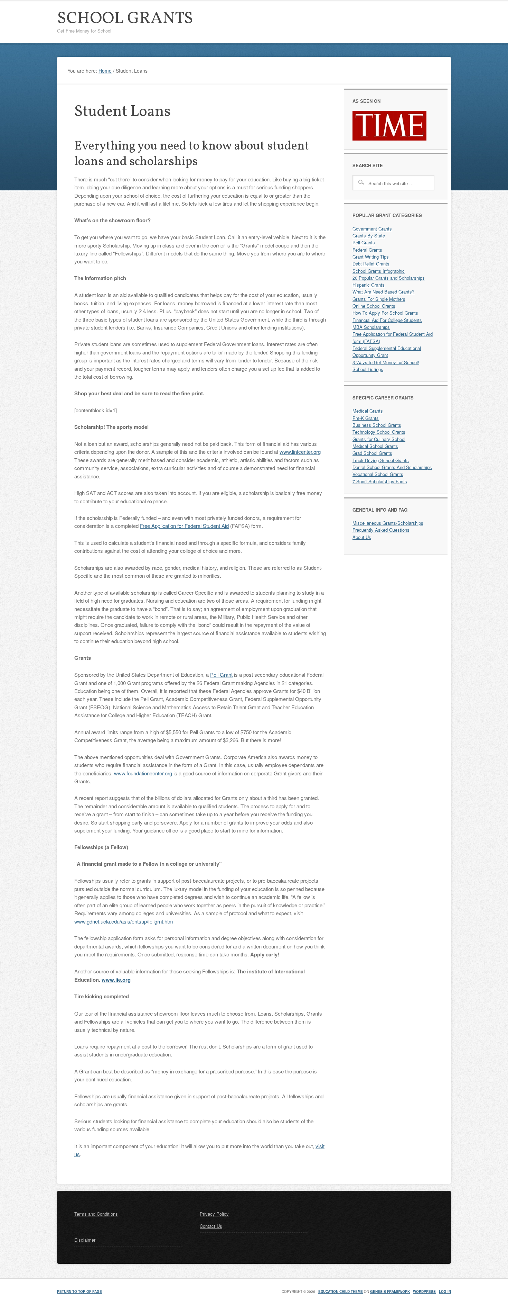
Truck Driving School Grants (380, 460)
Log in (445, 1291)
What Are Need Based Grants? (383, 291)
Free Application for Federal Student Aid (184, 525)
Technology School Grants (378, 432)
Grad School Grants (372, 453)
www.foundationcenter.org (143, 773)
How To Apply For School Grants (385, 312)
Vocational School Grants (377, 474)
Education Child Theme (340, 1291)
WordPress (424, 1291)
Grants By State (368, 235)
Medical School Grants (375, 446)
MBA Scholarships (371, 327)
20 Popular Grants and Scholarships (388, 277)
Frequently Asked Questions (381, 529)
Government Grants (372, 228)
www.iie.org (116, 979)
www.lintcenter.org (300, 451)
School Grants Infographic (378, 271)
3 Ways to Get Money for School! (385, 362)
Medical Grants (367, 410)
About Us (361, 537)
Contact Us (211, 1226)
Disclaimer (84, 1240)
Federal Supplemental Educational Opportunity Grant (386, 351)
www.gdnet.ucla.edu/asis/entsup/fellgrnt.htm (123, 921)
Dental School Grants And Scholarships (392, 467)
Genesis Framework (390, 1291)
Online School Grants (373, 306)
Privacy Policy (214, 1213)
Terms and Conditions (96, 1213)
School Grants (125, 18)
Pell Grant (221, 674)
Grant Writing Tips (370, 256)
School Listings (367, 369)
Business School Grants (376, 425)
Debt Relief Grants (370, 263)
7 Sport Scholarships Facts (379, 481)
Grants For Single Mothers (378, 299)
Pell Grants (363, 242)
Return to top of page (79, 1291)
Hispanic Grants (368, 284)
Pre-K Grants (365, 418)
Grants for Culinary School (378, 439)
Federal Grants (367, 249)
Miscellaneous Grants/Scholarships (387, 523)
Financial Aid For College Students (387, 320)
